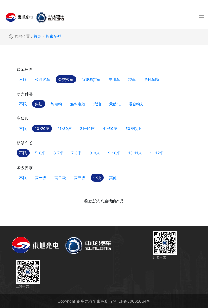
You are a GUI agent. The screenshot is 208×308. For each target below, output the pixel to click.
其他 (113, 177)
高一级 (40, 177)
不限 (23, 79)
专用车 (114, 79)
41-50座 (110, 128)
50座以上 (133, 128)
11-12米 (156, 153)
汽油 (97, 103)
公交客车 (65, 79)
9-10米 (114, 153)
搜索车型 (53, 36)
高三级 (79, 177)
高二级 (60, 177)
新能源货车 (91, 79)
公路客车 (42, 79)
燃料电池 (77, 103)
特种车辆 (151, 79)
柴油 (39, 103)
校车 (132, 79)
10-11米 (135, 153)
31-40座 (87, 128)
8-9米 (95, 153)
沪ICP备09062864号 (131, 301)
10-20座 (42, 128)
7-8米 (77, 153)
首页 (37, 36)
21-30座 (64, 128)
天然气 (115, 103)
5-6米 (40, 153)
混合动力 (136, 103)
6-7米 (58, 153)
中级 (97, 177)
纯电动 (56, 103)
